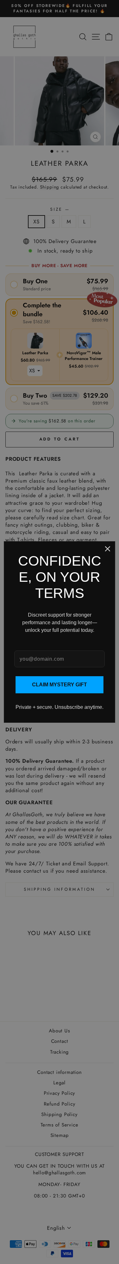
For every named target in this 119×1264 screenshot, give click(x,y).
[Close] (107, 548)
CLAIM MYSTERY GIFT (59, 684)
